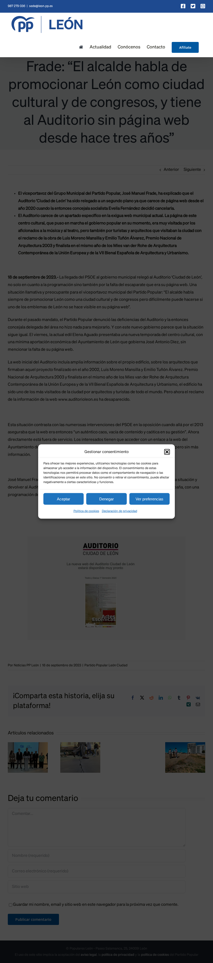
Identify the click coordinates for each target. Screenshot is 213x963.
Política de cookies (86, 511)
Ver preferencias (149, 499)
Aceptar (63, 499)
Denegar (106, 499)
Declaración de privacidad (119, 511)
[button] (167, 451)
